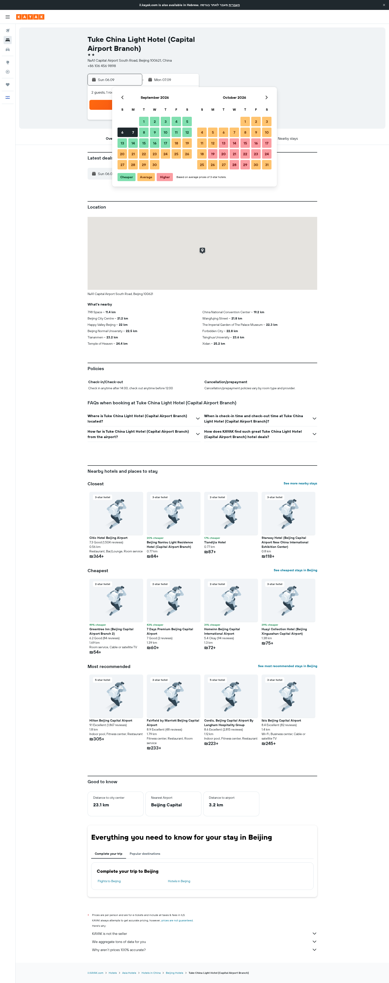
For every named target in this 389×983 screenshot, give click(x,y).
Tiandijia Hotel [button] (215, 542)
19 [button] (187, 143)
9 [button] (155, 132)
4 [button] (176, 121)
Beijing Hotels (174, 972)
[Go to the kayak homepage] (30, 17)
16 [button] (154, 143)
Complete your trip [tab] (108, 854)
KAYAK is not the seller (109, 933)
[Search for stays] (8, 40)
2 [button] (155, 121)
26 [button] (187, 154)
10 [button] (165, 132)
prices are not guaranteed (177, 920)
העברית (234, 5)
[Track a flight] (8, 71)
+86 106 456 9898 (102, 65)
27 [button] (122, 164)
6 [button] (122, 132)
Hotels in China (151, 972)
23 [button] (155, 154)
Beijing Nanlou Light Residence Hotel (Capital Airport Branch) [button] (170, 544)
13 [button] (122, 143)
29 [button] (144, 164)
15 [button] (144, 143)
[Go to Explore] (8, 62)
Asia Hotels (129, 972)
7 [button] (133, 132)
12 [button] (187, 132)
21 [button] (133, 154)
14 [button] (133, 143)
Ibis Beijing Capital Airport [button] (281, 720)
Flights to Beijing (109, 881)
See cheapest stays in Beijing (295, 570)
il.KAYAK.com (95, 972)
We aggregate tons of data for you (119, 941)
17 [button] (165, 143)
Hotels (113, 972)
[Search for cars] (8, 49)
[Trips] (8, 84)
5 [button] (187, 121)
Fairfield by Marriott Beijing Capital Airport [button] (173, 722)
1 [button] (144, 121)
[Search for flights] (8, 30)
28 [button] (133, 164)
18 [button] (176, 143)
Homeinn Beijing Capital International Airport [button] (222, 631)
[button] (384, 5)
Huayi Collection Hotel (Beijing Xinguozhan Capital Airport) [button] (284, 631)
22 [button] (144, 154)
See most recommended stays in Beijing (287, 666)
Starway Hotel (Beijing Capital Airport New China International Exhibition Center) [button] (285, 542)
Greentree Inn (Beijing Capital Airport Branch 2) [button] (111, 631)
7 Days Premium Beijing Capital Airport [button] (170, 631)
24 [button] (165, 154)
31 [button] (267, 164)
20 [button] (122, 154)
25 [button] (176, 154)
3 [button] (166, 121)
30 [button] (154, 164)
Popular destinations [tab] (145, 854)
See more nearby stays (300, 483)
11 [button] (176, 132)
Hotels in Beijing (179, 881)
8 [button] (144, 132)
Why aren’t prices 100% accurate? (119, 949)
